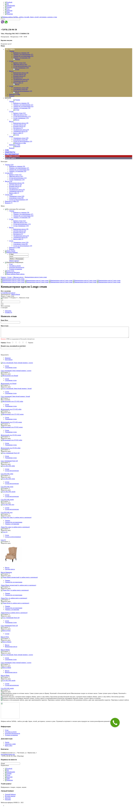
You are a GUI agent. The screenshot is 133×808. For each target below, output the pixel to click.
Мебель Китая (15, 294)
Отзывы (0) (8, 312)
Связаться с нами (10, 744)
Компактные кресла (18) (20, 73)
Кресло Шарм (5, 675)
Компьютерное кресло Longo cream (36, 277)
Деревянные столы (11, 406)
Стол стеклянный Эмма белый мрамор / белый (15, 396)
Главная (3, 277)
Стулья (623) (9, 173)
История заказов (10, 796)
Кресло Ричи (5, 637)
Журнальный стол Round (8, 383)
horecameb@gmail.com (8, 754)
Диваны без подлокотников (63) (23, 56)
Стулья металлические (12, 470)
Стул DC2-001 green (7, 486)
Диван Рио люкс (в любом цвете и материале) (15, 527)
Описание (8, 311)
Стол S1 (3, 540)
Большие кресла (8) (19, 76)
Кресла (11, 71)
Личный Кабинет (10, 794)
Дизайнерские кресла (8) (21, 79)
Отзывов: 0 (13, 298)
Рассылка (8, 799)
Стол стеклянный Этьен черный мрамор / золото (16, 370)
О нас (11, 264)
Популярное (8, 359)
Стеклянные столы (11, 367)
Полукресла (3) (18, 78)
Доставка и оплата (15, 265)
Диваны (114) (9, 164)
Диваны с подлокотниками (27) (23, 54)
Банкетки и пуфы (14, 94)
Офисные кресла (18, 277)
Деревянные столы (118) (20, 87)
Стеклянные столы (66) (20, 89)
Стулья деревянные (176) (21, 68)
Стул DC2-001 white (7, 474)
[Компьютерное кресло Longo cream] (12, 279)
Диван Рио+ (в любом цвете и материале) (14, 598)
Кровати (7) (8, 203)
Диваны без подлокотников (13, 522)
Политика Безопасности (16, 267)
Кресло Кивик (5, 649)
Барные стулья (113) (19, 63)
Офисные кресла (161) (20, 64)
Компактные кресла (11, 646)
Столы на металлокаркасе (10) (22, 91)
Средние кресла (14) (19, 74)
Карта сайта (8, 745)
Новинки (8, 358)
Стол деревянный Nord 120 (9, 461)
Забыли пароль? (14, 261)
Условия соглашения (15, 269)
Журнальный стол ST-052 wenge (11, 435)
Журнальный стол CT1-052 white (11, 409)
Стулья (11, 61)
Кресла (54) (8, 181)
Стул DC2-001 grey (7, 512)
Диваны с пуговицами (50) (21, 58)
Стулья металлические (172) (22, 66)
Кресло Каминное (6, 572)
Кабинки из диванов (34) (21, 53)
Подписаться (5, 765)
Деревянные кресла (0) (20, 81)
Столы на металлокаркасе (13, 537)
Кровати (11, 96)
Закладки (8, 798)
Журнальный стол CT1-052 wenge (11, 422)
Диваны (11, 51)
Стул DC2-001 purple (7, 499)
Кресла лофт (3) (18, 82)
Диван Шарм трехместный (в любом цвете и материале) (18, 585)
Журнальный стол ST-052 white (10, 448)
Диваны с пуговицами (12, 524)
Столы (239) (9, 194)
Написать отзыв (24, 298)
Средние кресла (10, 569)
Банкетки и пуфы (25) (12, 201)
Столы (11, 86)
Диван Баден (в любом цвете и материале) (14, 612)
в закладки (4, 307)
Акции (7, 742)
